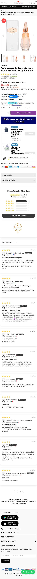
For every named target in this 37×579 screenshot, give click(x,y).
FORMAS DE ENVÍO (9, 180)
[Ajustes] (30, 2)
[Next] (33, 35)
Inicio (2, 11)
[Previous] (3, 35)
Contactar (30, 572)
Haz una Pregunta (24, 108)
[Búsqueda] (5, 2)
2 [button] (17, 491)
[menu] (2, 2)
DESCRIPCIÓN (7, 175)
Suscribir (5, 560)
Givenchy (4, 65)
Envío (11, 89)
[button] (34, 2)
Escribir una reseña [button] (19, 215)
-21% (3, 20)
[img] (6, 250)
